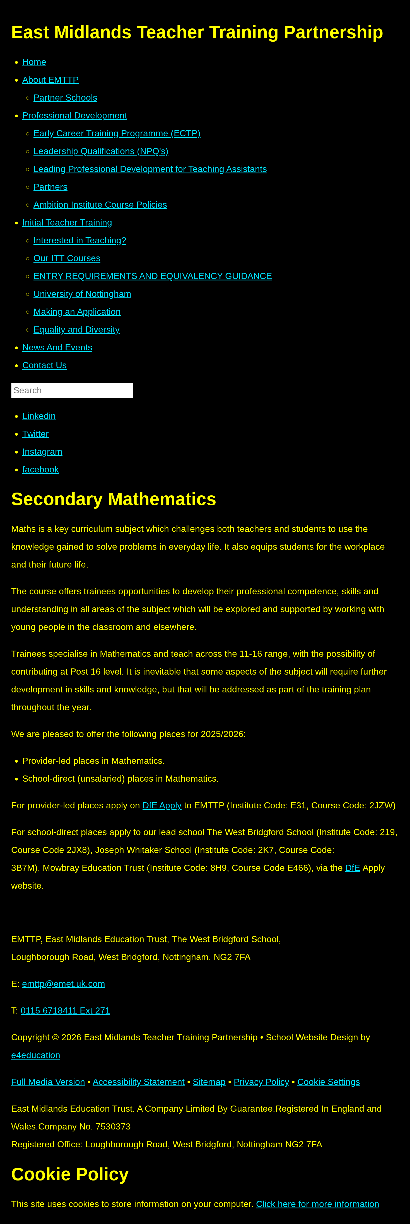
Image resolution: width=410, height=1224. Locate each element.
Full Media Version (48, 1082)
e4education (35, 1055)
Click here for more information (317, 1204)
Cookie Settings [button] (328, 1082)
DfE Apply (162, 805)
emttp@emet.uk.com (63, 984)
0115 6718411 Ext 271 (65, 1010)
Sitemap (209, 1082)
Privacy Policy (261, 1082)
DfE (352, 868)
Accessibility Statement (139, 1082)
